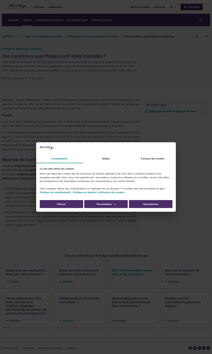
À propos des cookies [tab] (153, 158)
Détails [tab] (106, 158)
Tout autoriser (150, 204)
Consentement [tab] (59, 158)
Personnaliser (104, 204)
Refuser (61, 204)
